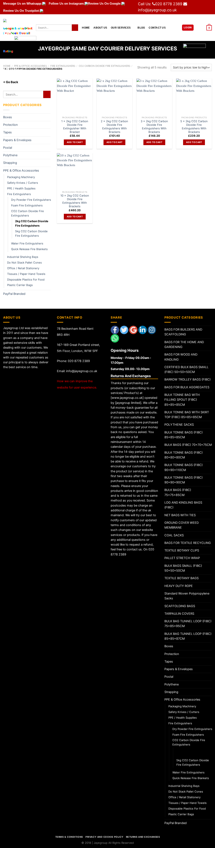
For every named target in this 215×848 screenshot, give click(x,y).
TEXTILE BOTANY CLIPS (181, 550)
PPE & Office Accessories (21, 170)
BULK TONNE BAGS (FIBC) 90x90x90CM (183, 480)
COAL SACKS (174, 535)
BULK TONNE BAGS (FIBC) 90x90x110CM (183, 467)
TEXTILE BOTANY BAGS (181, 578)
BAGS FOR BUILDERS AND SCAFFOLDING (183, 332)
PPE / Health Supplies (21, 188)
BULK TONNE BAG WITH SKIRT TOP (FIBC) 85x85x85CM (186, 414)
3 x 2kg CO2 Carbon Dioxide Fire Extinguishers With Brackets (154, 126)
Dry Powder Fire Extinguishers (31, 199)
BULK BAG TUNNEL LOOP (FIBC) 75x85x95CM (187, 623)
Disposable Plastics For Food (26, 279)
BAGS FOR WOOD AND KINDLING (180, 357)
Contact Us (157, 27)
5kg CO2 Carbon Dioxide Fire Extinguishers (31, 233)
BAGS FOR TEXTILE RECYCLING (187, 543)
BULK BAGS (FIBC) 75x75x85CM (177, 492)
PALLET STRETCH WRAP (182, 558)
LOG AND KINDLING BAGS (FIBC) (183, 505)
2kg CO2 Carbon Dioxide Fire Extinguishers (31, 223)
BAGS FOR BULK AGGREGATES (186, 387)
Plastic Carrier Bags (20, 285)
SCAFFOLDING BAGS (179, 606)
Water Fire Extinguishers (27, 243)
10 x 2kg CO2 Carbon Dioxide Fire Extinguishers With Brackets (74, 201)
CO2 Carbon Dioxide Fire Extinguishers (27, 213)
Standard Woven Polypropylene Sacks (186, 596)
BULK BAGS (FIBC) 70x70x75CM (188, 445)
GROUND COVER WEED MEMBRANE (181, 525)
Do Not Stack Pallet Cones (24, 262)
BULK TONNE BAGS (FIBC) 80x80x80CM (183, 455)
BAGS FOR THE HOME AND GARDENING (184, 344)
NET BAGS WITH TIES (180, 515)
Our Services (121, 27)
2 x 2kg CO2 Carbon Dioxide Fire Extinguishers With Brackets (114, 126)
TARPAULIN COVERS (179, 614)
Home (86, 27)
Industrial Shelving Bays (22, 257)
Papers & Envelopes (17, 140)
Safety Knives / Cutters (22, 182)
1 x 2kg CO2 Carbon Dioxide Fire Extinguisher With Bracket (74, 126)
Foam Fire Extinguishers (27, 205)
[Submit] (75, 27)
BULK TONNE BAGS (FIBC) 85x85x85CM (183, 435)
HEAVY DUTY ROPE (178, 586)
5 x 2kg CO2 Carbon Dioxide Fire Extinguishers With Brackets (194, 126)
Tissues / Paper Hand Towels (26, 274)
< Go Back (10, 82)
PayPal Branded (14, 294)
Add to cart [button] (75, 142)
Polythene (10, 155)
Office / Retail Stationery (23, 268)
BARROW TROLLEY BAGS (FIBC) (187, 379)
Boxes (7, 117)
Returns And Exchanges (143, 836)
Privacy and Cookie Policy (104, 836)
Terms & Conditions (69, 836)
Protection (10, 125)
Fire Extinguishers (19, 194)
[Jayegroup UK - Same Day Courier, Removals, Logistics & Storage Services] (16, 27)
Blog (141, 27)
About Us (100, 27)
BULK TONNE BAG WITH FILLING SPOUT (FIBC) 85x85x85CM (182, 400)
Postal (7, 148)
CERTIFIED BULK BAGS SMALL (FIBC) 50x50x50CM (186, 369)
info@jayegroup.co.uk (157, 10)
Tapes (7, 132)
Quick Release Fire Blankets (29, 249)
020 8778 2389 (168, 4)
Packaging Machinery (21, 177)
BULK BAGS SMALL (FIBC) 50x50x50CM (183, 568)
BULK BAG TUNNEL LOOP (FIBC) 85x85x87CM (187, 636)
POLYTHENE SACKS (179, 425)
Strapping (10, 163)
